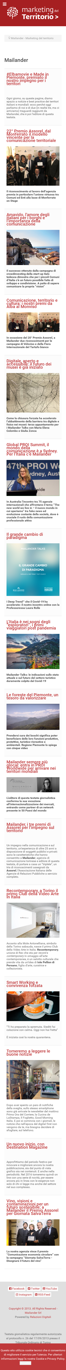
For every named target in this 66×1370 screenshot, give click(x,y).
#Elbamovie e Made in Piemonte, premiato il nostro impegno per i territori (28, 79)
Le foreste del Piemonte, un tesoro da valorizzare (32, 696)
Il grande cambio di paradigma (25, 536)
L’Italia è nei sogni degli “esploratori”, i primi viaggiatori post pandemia (31, 625)
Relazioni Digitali (40, 1317)
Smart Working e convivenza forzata (24, 984)
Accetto (25, 1363)
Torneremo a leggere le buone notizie (28, 1053)
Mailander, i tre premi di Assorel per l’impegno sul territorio (30, 827)
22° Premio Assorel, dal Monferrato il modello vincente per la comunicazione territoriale (31, 136)
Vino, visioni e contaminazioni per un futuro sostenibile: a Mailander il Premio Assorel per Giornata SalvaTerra (32, 1207)
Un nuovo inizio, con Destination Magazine (27, 1146)
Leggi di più (39, 1363)
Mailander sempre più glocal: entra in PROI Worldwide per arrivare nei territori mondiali (31, 767)
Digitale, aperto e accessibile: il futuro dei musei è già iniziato (29, 364)
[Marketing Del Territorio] (32, 13)
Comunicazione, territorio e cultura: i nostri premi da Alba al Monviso (32, 303)
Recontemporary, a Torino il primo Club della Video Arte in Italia (33, 893)
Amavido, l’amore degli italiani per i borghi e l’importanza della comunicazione (28, 219)
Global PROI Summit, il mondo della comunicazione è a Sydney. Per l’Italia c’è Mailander (32, 449)
